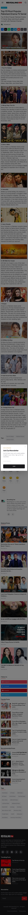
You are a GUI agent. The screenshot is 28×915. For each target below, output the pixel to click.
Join (14, 466)
